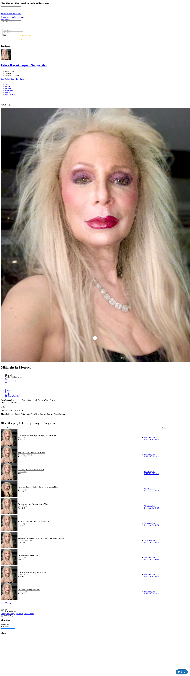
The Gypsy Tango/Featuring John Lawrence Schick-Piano (38, 487)
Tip (17, 79)
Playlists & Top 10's (12, 396)
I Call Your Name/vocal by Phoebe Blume (32, 572)
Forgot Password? (25, 36)
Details (7, 390)
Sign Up (22, 39)
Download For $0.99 (151, 439)
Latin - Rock (22, 472)
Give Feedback (29, 614)
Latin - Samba (22, 592)
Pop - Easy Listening (25, 455)
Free (6, 379)
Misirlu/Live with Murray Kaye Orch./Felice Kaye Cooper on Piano (41, 538)
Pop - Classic (22, 437)
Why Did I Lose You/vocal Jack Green (31, 453)
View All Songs (6, 603)
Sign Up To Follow (7, 79)
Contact (20, 614)
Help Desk (9, 614)
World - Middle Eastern (26, 540)
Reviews (8, 392)
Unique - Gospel (23, 574)
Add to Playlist (10, 381)
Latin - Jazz (22, 523)
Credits (7, 394)
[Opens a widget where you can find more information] (182, 672)
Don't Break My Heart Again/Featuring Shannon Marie (37, 435)
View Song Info (149, 437)
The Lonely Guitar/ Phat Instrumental (31, 470)
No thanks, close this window (11, 14)
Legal (16, 614)
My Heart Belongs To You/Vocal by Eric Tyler (34, 521)
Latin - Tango (22, 489)
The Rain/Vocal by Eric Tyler (28, 555)
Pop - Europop (23, 557)
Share (22, 79)
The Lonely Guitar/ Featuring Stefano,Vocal (33, 504)
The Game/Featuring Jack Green (29, 590)
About (3, 614)
